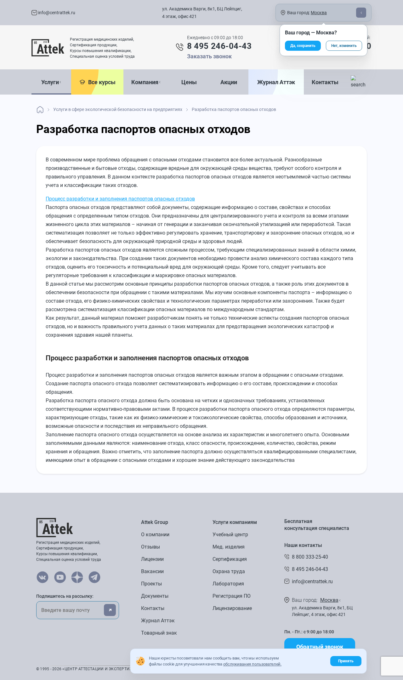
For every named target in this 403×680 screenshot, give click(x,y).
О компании (155, 535)
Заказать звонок (209, 56)
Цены (189, 82)
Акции (228, 82)
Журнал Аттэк (276, 82)
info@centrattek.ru (56, 12)
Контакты (325, 82)
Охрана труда (229, 571)
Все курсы (101, 82)
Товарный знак (159, 633)
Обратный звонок (319, 646)
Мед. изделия (229, 547)
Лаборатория (228, 584)
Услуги (50, 82)
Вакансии (152, 571)
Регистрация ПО (232, 596)
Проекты (151, 584)
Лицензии (152, 559)
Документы (154, 596)
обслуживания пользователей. (252, 664)
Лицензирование (232, 608)
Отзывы (150, 547)
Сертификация (230, 559)
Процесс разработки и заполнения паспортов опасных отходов (120, 199)
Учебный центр (230, 535)
